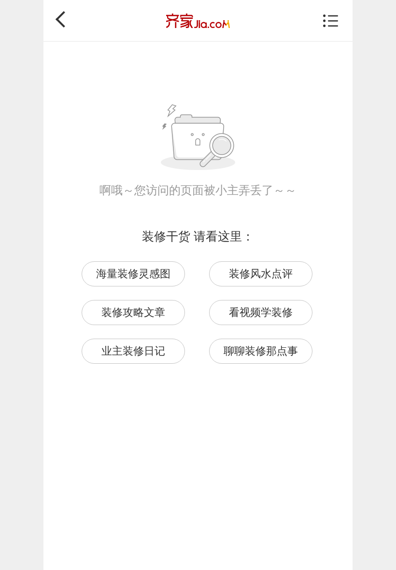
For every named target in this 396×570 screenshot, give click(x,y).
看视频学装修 (261, 312)
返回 (64, 19)
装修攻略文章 (133, 312)
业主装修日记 (133, 351)
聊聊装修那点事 (261, 351)
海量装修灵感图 (133, 274)
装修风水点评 (261, 274)
